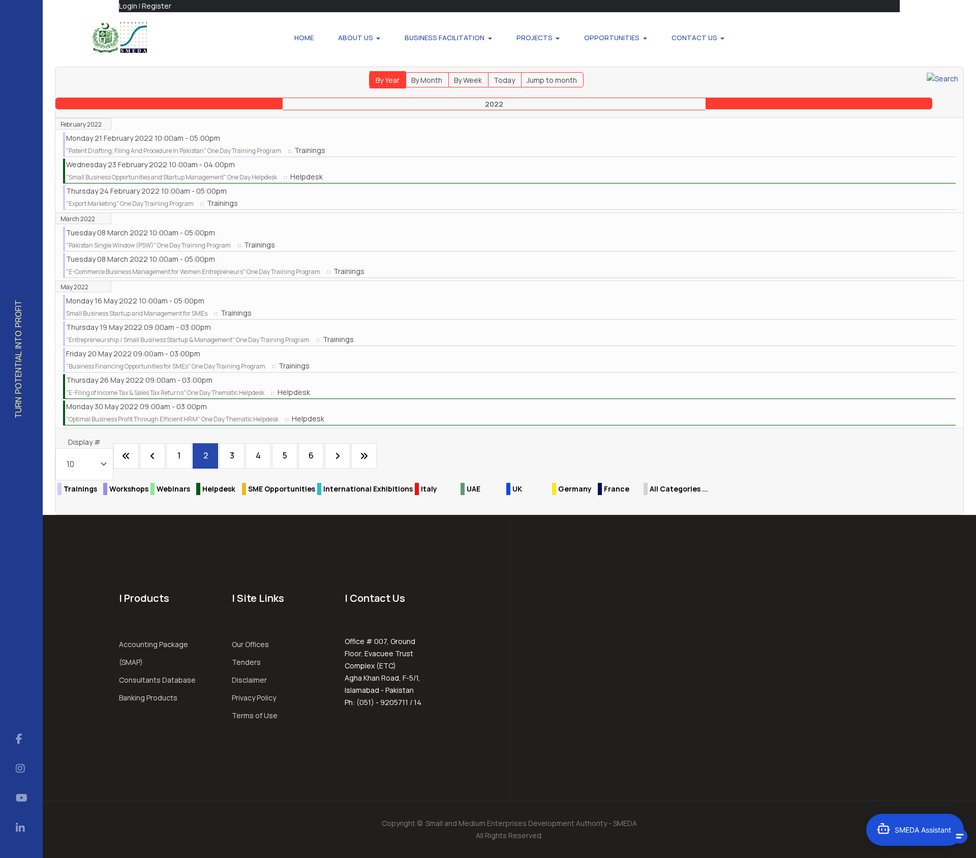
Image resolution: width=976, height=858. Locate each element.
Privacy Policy (254, 697)
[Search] (942, 78)
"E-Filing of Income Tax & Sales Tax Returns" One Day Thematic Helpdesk (165, 392)
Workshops (128, 489)
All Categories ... (679, 489)
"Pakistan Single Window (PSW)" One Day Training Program (148, 245)
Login (128, 6)
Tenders (246, 662)
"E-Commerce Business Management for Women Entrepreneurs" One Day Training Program (193, 271)
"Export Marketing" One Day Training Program (130, 203)
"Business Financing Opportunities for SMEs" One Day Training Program (165, 366)
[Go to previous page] (152, 456)
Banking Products (148, 697)
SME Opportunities (281, 489)
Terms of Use (255, 715)
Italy (429, 489)
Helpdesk (218, 489)
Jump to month (552, 80)
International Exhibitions (368, 489)
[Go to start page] (126, 456)
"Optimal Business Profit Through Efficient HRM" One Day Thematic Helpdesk (172, 419)
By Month (426, 80)
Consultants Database (157, 680)
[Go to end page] (364, 456)
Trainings (80, 489)
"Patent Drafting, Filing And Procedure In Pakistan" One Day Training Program (173, 150)
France (616, 489)
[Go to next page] (337, 456)
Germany (575, 489)
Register (156, 6)
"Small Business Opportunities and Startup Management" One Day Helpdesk (171, 177)
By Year (388, 80)
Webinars (173, 489)
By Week (468, 80)
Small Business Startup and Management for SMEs (136, 313)
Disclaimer (249, 680)
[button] (359, 37)
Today (504, 80)
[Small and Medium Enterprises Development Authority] (119, 37)
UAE (473, 489)
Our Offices (250, 644)
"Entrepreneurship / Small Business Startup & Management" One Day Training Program (188, 339)
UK (517, 489)
